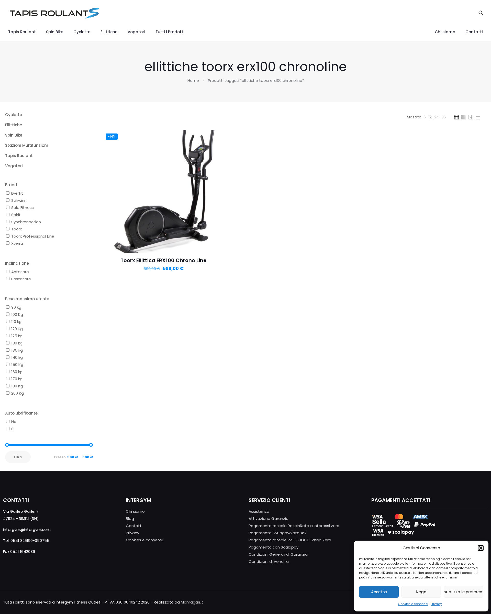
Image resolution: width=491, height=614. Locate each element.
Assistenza (259, 511)
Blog (130, 518)
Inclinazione (17, 263)
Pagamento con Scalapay (273, 547)
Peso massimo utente (27, 299)
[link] (424, 117)
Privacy (436, 604)
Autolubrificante (21, 413)
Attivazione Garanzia (268, 518)
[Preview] (217, 147)
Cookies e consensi (413, 604)
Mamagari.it (192, 602)
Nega (421, 592)
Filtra (18, 457)
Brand (11, 184)
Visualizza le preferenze (463, 592)
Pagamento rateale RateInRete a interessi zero (294, 525)
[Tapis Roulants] (54, 13)
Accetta (379, 592)
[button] (480, 548)
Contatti (134, 525)
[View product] (217, 136)
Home (193, 80)
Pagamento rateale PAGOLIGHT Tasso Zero (290, 540)
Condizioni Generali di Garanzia (278, 554)
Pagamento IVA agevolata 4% (277, 532)
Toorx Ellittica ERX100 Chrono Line (163, 260)
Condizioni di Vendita (269, 561)
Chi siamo (135, 511)
